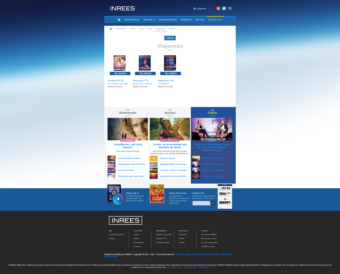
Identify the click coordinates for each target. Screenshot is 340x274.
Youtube (182, 242)
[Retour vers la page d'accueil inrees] (122, 9)
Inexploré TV (161, 238)
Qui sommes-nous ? (209, 238)
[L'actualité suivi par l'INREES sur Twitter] (224, 10)
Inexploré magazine (164, 235)
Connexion (201, 9)
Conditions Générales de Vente (205, 254)
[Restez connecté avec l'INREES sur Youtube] (218, 10)
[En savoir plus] (174, 267)
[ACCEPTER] (190, 267)
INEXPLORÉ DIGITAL (132, 20)
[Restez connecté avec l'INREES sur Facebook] (230, 10)
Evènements (121, 29)
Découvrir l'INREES (209, 235)
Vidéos (136, 238)
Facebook (182, 235)
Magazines (160, 29)
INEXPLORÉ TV (149, 20)
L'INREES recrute (208, 246)
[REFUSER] (204, 267)
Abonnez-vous (215, 20)
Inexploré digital (162, 242)
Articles (133, 29)
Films (142, 29)
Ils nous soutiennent (209, 242)
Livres (150, 29)
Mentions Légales (183, 254)
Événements (186, 20)
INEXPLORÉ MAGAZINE (168, 20)
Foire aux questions (117, 235)
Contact (112, 238)
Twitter (181, 238)
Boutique (200, 20)
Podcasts (172, 29)
